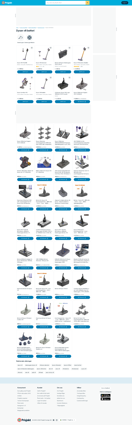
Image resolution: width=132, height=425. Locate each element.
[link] (25, 59)
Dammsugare (41, 27)
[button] (31, 48)
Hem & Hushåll (23, 27)
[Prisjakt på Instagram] (57, 420)
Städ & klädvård (32, 27)
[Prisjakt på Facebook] (54, 420)
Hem (17, 27)
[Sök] (88, 3)
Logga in (125, 2)
